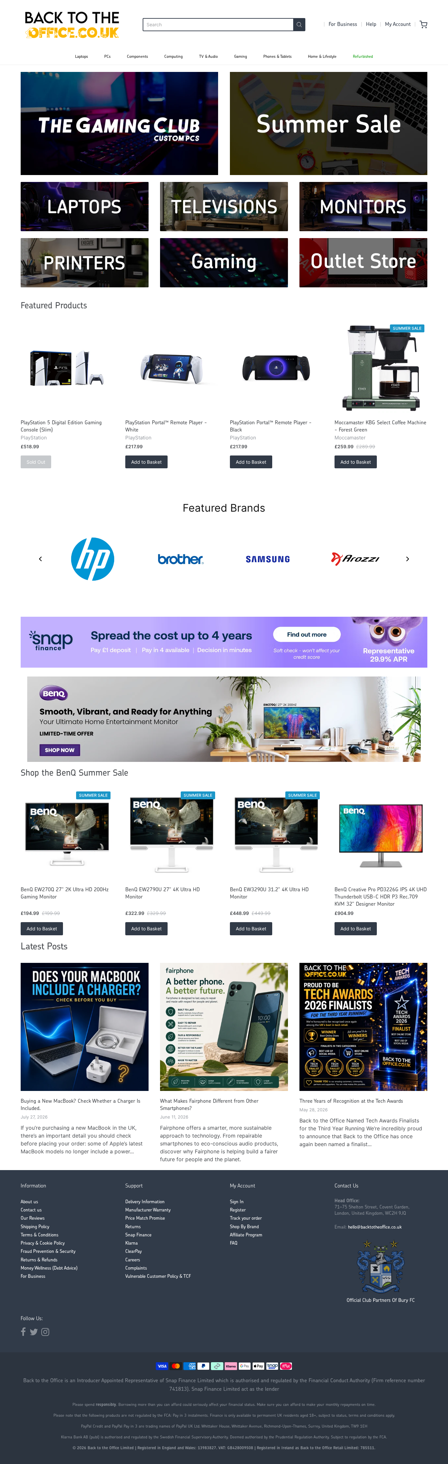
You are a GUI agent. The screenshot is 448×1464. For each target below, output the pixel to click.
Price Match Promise (145, 1218)
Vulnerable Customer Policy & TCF (158, 1276)
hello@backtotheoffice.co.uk (375, 1227)
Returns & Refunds (39, 1260)
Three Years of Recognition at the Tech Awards (351, 1101)
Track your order (246, 1218)
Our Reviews (33, 1218)
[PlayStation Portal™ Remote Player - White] (171, 368)
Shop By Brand (244, 1227)
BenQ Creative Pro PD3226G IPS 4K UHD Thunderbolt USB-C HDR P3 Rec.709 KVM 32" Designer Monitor (381, 897)
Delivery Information (145, 1202)
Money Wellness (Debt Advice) (49, 1268)
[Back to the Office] (72, 24)
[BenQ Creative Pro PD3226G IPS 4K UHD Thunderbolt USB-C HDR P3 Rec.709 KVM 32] (381, 835)
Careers (132, 1260)
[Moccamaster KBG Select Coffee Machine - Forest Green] (381, 368)
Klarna (131, 1243)
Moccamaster (350, 437)
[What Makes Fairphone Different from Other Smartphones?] (224, 1027)
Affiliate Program (246, 1235)
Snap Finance (138, 1235)
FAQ (233, 1243)
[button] (40, 559)
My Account (398, 24)
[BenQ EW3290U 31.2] (276, 835)
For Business (343, 24)
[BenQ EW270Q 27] (67, 835)
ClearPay (133, 1251)
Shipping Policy (35, 1227)
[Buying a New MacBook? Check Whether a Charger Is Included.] (85, 1027)
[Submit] (299, 24)
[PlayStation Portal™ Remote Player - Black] (276, 368)
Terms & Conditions (39, 1235)
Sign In (237, 1202)
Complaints (136, 1268)
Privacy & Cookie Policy (43, 1243)
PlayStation (34, 437)
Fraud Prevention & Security (48, 1251)
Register (238, 1210)
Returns (133, 1227)
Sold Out (36, 462)
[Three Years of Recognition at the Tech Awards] (363, 1027)
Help (371, 24)
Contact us (31, 1210)
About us (29, 1202)
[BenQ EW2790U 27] (171, 835)
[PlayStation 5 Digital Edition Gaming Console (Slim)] (67, 368)
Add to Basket (146, 462)
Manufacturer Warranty (148, 1210)
